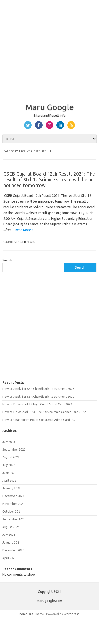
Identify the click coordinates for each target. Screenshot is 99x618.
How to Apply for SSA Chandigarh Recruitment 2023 (38, 388)
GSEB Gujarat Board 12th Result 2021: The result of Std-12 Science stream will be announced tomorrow (49, 179)
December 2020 (13, 550)
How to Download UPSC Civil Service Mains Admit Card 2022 (44, 412)
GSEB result (26, 241)
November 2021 (13, 503)
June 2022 (9, 472)
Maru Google (49, 106)
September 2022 (13, 449)
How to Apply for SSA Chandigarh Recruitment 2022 (38, 396)
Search (7, 260)
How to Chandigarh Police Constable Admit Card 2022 (39, 419)
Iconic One (26, 614)
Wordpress (71, 614)
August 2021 (10, 527)
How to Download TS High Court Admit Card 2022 (37, 404)
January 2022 (11, 488)
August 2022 (10, 457)
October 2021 (12, 511)
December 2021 (13, 495)
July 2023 (8, 441)
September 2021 (13, 519)
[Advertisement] (49, 49)
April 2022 (9, 480)
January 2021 (11, 542)
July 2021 (8, 534)
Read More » (24, 230)
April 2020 (9, 558)
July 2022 (8, 465)
